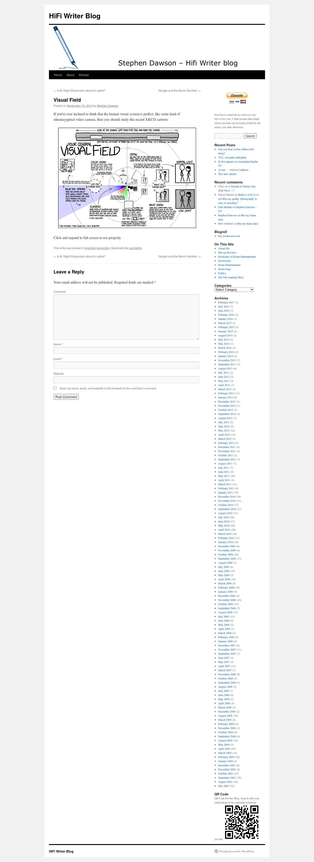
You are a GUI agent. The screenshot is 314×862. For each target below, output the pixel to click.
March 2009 (224, 583)
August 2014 (225, 335)
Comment (60, 291)
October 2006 (225, 678)
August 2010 (225, 513)
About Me (223, 248)
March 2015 (224, 323)
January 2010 (225, 542)
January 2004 (225, 761)
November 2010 (227, 500)
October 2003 (225, 773)
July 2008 (223, 616)
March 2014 (224, 347)
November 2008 (227, 600)
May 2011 (223, 476)
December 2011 (226, 447)
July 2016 (223, 306)
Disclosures (224, 260)
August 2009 (225, 562)
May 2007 (223, 662)
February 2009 (226, 587)
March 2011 (224, 484)
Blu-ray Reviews (227, 252)
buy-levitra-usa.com (229, 236)
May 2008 (223, 624)
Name (58, 344)
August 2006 (225, 686)
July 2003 (223, 786)
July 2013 (223, 372)
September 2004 (227, 736)
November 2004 (227, 728)
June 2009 (223, 571)
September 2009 (227, 558)
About (70, 75)
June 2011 (223, 471)
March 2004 (224, 753)
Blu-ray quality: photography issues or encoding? (238, 199)
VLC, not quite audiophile (232, 157)
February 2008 (226, 637)
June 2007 (223, 657)
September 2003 (227, 777)
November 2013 (227, 360)
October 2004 (225, 732)
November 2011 (227, 451)
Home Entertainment (229, 265)
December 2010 (226, 496)
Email (58, 359)
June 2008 (223, 620)
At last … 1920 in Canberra (233, 170)
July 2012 (223, 422)
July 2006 (223, 691)
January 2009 (225, 591)
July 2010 (223, 517)
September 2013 (227, 364)
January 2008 (225, 641)
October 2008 (225, 604)
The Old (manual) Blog (230, 277)
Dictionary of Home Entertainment (237, 256)
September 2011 (227, 459)
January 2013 (225, 397)
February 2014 (226, 352)
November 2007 (227, 649)
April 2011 (224, 480)
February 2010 (226, 538)
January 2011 (225, 492)
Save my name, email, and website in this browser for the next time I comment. (108, 388)
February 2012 (226, 443)
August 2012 (225, 418)
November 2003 (227, 769)
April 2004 (224, 748)
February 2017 (226, 302)
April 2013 (224, 385)
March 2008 (224, 633)
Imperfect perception (97, 248)
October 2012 (225, 409)
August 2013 (225, 368)
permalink (135, 248)
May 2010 (223, 525)
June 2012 (223, 426)
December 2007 (226, 645)
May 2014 (223, 343)
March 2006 (224, 707)
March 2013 (224, 389)
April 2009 (224, 579)
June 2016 (223, 310)
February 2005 (226, 724)
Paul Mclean (225, 207)
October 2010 (225, 505)
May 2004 (223, 744)
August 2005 (225, 715)
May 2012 (223, 430)
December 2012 (226, 401)
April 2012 (224, 434)
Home (58, 75)
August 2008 (225, 612)
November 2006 (227, 674)
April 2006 (224, 703)
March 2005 (224, 719)
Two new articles (227, 174)
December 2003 (226, 765)
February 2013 (226, 393)
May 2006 (223, 699)
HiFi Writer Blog (74, 15)
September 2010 (227, 509)
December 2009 (226, 546)
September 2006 (227, 682)
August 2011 (225, 463)
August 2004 (225, 740)
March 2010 (224, 533)
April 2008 (224, 629)
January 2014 (225, 356)
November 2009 (227, 550)
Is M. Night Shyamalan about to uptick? (80, 90)
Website (59, 373)
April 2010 (224, 529)
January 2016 (225, 319)
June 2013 (223, 376)
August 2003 (225, 781)
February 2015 (226, 327)
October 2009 (225, 554)
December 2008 (226, 595)
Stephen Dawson (107, 105)
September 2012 (227, 414)
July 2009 (223, 567)
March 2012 (224, 438)
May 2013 (223, 381)
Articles (84, 75)
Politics (222, 273)
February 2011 (226, 488)
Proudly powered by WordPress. (237, 851)
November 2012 (227, 405)
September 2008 (227, 608)
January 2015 (225, 331)
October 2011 (225, 455)
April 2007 (224, 666)
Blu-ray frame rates (247, 223)
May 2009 (223, 575)
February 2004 (226, 757)
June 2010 (223, 521)
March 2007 (224, 670)
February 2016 (226, 314)
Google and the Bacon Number (179, 90)
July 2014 (223, 339)
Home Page (224, 269)
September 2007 (227, 653)
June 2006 (223, 695)
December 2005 (226, 711)
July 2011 (223, 467)
